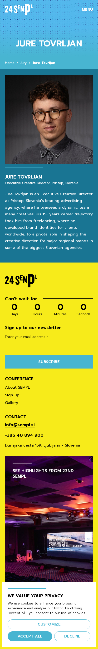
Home (10, 63)
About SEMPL (17, 387)
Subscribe (49, 362)
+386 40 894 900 (24, 435)
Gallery (11, 403)
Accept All (30, 636)
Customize (49, 624)
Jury (23, 63)
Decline (72, 636)
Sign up (12, 395)
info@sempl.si (20, 424)
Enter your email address (26, 337)
